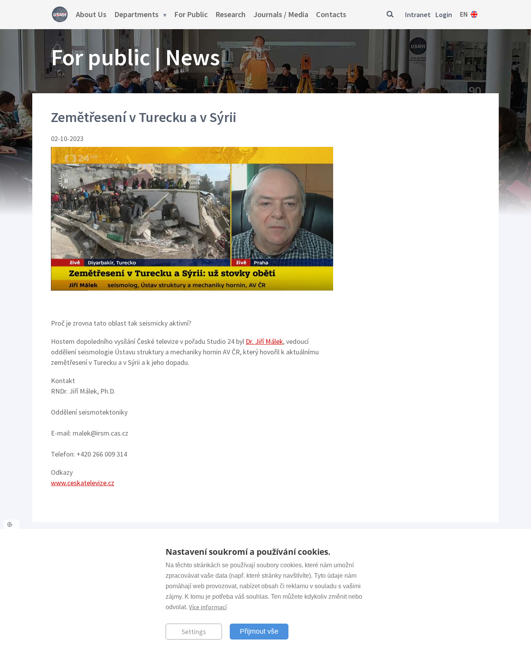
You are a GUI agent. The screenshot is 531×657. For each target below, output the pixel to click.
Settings (194, 631)
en (464, 14)
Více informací (208, 607)
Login (443, 14)
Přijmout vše (259, 631)
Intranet (418, 14)
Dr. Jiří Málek (264, 341)
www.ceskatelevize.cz (82, 482)
